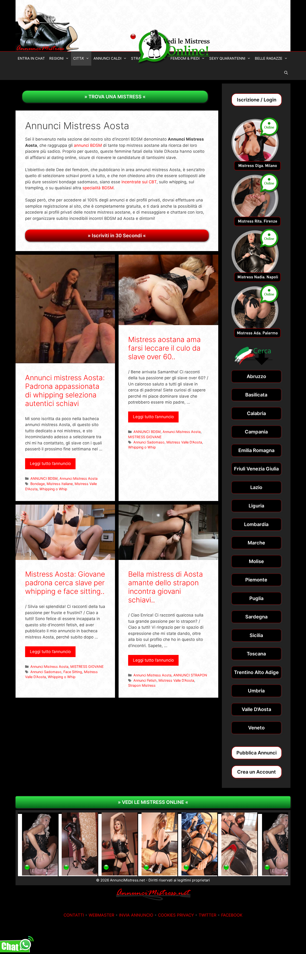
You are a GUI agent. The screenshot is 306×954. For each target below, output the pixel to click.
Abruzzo (256, 376)
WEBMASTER (101, 915)
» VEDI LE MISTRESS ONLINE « (153, 802)
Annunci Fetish (145, 680)
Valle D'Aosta (256, 709)
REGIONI (56, 58)
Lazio (256, 487)
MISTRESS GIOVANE (145, 437)
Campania (256, 432)
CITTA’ (78, 58)
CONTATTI (74, 915)
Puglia (256, 598)
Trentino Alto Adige (256, 672)
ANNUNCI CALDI (107, 58)
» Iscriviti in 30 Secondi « (117, 235)
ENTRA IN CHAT (31, 58)
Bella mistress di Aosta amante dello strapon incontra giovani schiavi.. (165, 587)
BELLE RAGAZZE (268, 58)
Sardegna (256, 617)
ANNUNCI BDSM (44, 478)
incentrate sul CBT (139, 181)
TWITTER (207, 915)
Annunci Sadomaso (148, 442)
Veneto (256, 728)
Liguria (256, 506)
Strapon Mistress (142, 685)
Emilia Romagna (256, 450)
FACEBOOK (231, 915)
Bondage (37, 484)
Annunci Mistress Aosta (79, 478)
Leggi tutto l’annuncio (50, 463)
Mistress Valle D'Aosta (184, 442)
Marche (256, 543)
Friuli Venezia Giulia (256, 469)
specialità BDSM (98, 187)
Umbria (256, 691)
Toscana (256, 654)
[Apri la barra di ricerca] (286, 73)
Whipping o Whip (53, 489)
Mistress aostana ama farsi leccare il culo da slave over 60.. (164, 348)
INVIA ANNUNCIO (136, 915)
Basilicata (256, 395)
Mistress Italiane (60, 484)
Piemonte (256, 580)
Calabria (256, 413)
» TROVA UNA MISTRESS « (115, 97)
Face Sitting (72, 672)
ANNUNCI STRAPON (190, 675)
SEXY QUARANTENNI (227, 58)
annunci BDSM (88, 145)
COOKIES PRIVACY (176, 915)
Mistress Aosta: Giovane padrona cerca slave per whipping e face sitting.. (65, 583)
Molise (256, 561)
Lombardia (256, 524)
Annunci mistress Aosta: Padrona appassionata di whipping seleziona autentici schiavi (65, 390)
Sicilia (256, 635)
